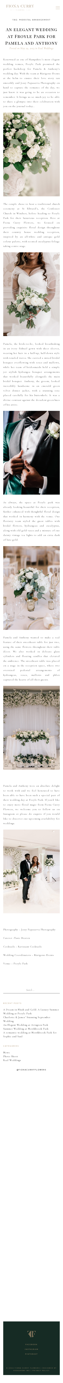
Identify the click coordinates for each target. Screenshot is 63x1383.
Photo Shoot (10, 1056)
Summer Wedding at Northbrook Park (26, 1028)
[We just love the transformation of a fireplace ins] (31, 1237)
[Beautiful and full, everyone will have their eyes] (31, 1145)
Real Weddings (46, 48)
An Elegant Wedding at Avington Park (25, 1025)
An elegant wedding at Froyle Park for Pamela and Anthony (31, 36)
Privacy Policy (41, 1370)
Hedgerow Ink (21, 1370)
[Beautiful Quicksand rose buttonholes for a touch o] (31, 1099)
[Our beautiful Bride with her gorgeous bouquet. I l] (31, 1191)
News (6, 1052)
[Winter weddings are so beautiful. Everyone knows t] (31, 1284)
